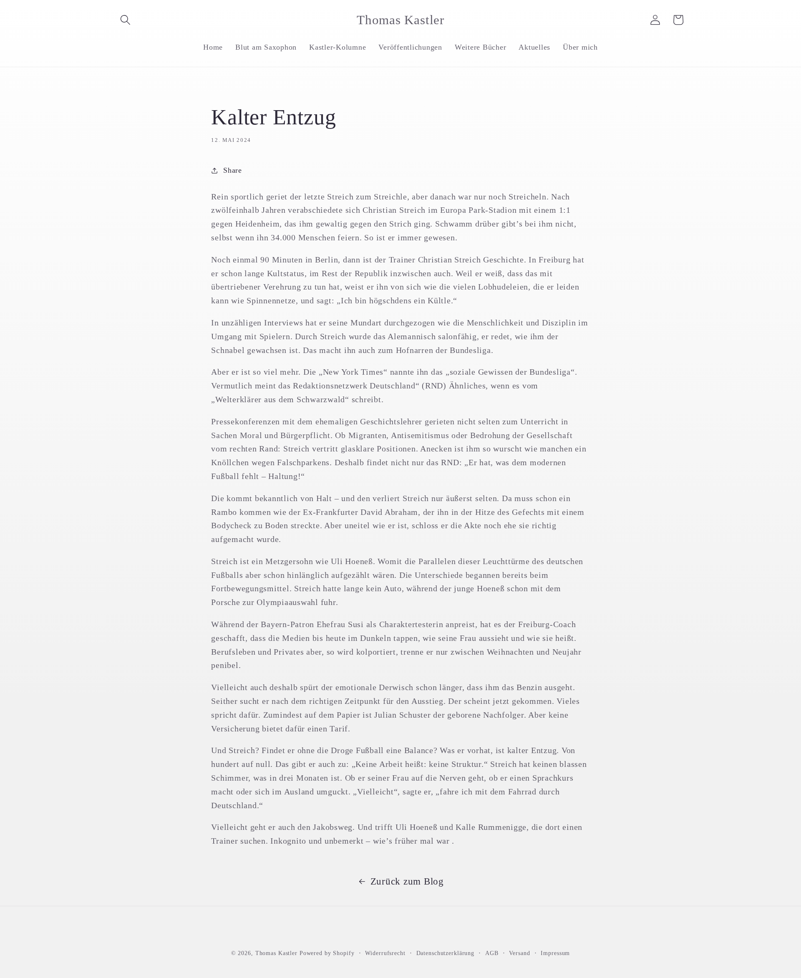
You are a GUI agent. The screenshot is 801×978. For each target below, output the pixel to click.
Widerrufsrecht (385, 953)
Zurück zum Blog (407, 881)
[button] (125, 19)
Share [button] (232, 170)
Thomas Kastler (276, 953)
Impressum (555, 953)
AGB (492, 953)
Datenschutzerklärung (445, 953)
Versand (519, 953)
